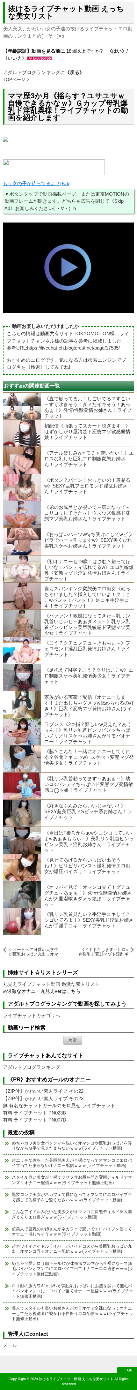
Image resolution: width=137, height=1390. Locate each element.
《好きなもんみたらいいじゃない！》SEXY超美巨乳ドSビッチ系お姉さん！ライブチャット (88, 811)
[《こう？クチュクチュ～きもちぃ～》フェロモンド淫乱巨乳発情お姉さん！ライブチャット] (22, 650)
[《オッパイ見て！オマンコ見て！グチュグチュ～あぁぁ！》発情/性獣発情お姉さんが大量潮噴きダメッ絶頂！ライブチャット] (22, 894)
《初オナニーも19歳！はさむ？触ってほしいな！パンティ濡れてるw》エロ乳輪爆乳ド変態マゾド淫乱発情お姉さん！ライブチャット (89, 570)
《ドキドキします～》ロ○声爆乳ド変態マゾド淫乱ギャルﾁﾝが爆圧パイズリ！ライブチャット (103, 952)
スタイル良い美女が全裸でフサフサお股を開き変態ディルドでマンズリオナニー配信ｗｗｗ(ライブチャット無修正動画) (72, 1180)
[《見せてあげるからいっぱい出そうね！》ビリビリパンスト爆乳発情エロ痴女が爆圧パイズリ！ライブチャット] (22, 867)
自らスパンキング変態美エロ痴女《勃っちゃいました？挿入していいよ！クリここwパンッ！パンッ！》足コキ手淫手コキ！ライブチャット (87, 597)
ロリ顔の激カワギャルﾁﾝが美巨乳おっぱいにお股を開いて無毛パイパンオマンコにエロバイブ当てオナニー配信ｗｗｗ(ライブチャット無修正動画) (72, 1291)
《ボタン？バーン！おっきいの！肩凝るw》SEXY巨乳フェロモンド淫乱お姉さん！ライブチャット (87, 485)
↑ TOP (127, 1370)
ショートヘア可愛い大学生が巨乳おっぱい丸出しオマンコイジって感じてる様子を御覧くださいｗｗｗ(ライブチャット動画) (33, 952)
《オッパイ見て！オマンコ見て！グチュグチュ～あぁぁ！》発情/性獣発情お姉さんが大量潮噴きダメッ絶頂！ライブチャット (88, 895)
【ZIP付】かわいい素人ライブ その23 (43, 1098)
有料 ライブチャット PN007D (34, 1119)
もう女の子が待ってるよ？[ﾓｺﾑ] (36, 183)
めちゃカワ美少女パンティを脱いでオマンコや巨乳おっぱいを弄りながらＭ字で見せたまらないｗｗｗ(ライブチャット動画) (72, 1146)
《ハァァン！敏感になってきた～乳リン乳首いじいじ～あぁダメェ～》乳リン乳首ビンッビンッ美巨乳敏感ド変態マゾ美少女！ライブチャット (87, 624)
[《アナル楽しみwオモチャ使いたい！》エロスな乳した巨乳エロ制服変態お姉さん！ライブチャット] (22, 460)
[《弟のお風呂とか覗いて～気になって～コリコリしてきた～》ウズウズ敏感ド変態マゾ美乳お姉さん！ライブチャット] (22, 514)
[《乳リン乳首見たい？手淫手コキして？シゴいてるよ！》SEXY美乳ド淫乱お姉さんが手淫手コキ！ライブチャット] (22, 921)
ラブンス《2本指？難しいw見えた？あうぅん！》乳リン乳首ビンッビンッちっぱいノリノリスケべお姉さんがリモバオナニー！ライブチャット (88, 732)
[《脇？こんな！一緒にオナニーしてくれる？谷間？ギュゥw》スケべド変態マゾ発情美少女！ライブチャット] (22, 758)
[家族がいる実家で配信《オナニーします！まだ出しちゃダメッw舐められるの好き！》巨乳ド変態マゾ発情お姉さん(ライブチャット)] (22, 704)
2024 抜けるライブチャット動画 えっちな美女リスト (71, 1379)
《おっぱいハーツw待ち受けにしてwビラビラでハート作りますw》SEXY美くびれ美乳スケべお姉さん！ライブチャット (88, 540)
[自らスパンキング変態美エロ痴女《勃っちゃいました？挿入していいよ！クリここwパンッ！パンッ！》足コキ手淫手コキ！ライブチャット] (22, 596)
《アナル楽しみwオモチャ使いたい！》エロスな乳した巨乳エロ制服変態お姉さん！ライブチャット (89, 458)
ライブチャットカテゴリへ (31, 1015)
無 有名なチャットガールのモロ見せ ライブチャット (59, 1105)
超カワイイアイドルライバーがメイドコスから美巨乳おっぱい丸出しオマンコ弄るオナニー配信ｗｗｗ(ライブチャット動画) (72, 1249)
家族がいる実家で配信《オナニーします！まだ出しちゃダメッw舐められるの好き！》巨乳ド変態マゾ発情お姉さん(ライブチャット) (89, 705)
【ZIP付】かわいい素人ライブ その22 (43, 1091)
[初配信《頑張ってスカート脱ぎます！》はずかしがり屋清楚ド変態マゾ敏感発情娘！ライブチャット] (22, 433)
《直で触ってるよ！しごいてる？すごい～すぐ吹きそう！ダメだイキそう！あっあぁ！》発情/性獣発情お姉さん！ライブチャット (88, 407)
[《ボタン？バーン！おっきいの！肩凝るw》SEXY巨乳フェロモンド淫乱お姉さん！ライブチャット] (22, 487)
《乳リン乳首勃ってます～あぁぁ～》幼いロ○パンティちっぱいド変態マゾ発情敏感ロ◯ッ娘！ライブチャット (88, 784)
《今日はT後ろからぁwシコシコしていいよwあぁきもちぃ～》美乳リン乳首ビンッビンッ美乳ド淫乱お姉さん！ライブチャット (89, 841)
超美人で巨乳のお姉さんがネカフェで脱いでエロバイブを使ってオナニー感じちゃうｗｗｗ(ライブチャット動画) (72, 1231)
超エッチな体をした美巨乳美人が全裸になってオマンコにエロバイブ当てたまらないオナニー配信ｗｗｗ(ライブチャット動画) (72, 1163)
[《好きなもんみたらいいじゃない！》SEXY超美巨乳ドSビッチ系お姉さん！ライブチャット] (22, 813)
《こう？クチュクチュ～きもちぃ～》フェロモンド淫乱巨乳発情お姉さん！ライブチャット (87, 648)
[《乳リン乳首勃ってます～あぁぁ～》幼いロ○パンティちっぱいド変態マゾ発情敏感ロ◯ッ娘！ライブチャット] (22, 786)
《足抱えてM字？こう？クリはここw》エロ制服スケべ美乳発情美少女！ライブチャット (88, 675)
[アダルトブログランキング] (39, 58)
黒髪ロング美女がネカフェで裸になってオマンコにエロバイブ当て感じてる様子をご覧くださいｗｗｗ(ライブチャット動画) (72, 1197)
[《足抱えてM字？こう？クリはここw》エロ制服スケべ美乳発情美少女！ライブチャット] (22, 677)
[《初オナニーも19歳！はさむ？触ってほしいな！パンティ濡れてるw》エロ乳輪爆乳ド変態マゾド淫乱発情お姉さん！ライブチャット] (22, 568)
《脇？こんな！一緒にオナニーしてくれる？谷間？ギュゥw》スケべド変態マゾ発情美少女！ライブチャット (89, 757)
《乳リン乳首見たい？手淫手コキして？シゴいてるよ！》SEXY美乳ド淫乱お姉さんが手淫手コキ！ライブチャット (88, 919)
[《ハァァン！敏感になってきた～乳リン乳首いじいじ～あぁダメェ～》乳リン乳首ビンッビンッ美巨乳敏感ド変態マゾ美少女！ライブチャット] (22, 623)
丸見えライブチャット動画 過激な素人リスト (51, 984)
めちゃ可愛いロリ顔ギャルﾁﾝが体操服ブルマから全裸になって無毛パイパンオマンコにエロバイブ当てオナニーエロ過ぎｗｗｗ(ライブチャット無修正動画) (72, 1268)
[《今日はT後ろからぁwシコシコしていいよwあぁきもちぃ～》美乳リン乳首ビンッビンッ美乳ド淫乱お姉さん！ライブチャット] (22, 840)
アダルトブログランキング (31, 1067)
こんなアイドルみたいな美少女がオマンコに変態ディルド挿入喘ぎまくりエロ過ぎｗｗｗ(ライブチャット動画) (72, 1214)
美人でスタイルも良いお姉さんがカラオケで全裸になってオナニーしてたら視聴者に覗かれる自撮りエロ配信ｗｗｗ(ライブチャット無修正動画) (72, 1313)
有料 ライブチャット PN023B (34, 1112)
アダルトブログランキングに (43, 72)
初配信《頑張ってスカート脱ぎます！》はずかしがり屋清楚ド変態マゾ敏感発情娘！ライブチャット (87, 431)
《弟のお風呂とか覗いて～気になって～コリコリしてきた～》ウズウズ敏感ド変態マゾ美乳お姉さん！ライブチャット (87, 512)
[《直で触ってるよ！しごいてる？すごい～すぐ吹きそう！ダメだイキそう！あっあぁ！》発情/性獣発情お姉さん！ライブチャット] (22, 406)
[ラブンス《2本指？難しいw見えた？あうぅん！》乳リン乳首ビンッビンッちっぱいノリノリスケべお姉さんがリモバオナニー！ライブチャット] (22, 731)
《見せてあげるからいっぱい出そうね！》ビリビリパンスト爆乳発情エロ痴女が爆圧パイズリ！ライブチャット (87, 865)
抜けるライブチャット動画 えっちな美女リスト (66, 12)
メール (10, 1345)
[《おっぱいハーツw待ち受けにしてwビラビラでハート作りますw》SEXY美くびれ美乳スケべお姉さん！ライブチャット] (22, 541)
